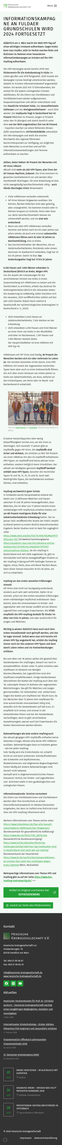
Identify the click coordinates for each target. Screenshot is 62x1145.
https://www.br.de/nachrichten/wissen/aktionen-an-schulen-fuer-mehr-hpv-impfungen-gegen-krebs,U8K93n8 (29, 861)
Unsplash (33, 427)
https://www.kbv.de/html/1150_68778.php (25, 835)
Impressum (26, 1138)
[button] (5, 1140)
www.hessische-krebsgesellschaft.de (22, 976)
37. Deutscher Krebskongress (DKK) (21, 1054)
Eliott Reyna (21, 427)
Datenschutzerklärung (45, 1138)
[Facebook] (6, 983)
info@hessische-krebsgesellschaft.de (22, 972)
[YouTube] (20, 983)
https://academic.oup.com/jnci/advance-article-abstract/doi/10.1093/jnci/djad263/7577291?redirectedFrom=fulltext (29, 547)
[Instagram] (13, 983)
